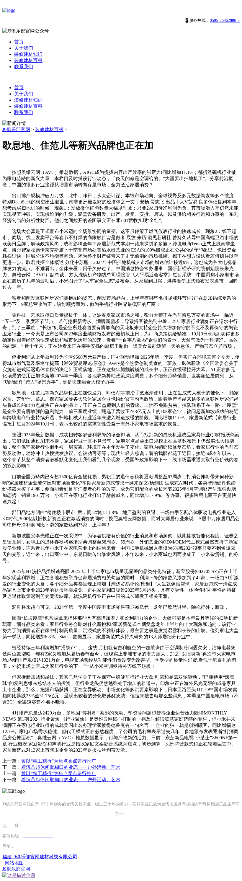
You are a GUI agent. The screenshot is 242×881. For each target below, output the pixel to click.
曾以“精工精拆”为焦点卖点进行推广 (58, 760)
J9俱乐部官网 (16, 129)
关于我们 (23, 47)
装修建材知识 (28, 54)
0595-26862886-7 (225, 20)
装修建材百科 (28, 60)
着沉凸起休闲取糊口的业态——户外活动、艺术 (70, 767)
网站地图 (14, 862)
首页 (19, 41)
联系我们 (23, 66)
